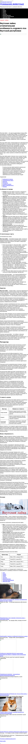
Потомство (5, 183)
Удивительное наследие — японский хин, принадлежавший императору (10, 675)
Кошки (4, 10)
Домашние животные (12, 4)
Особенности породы (8, 179)
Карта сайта (3, 741)
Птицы (4, 12)
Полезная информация (8, 16)
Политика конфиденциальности (8, 738)
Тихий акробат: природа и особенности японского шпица (13, 636)
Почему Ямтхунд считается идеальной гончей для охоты (13, 731)
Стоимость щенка (7, 184)
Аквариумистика (7, 15)
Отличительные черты (8, 180)
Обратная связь (6, 17)
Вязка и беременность (8, 185)
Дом (4, 9)
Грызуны (5, 14)
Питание (5, 186)
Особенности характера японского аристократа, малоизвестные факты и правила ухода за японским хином (13, 655)
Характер (5, 181)
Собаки (4, 11)
